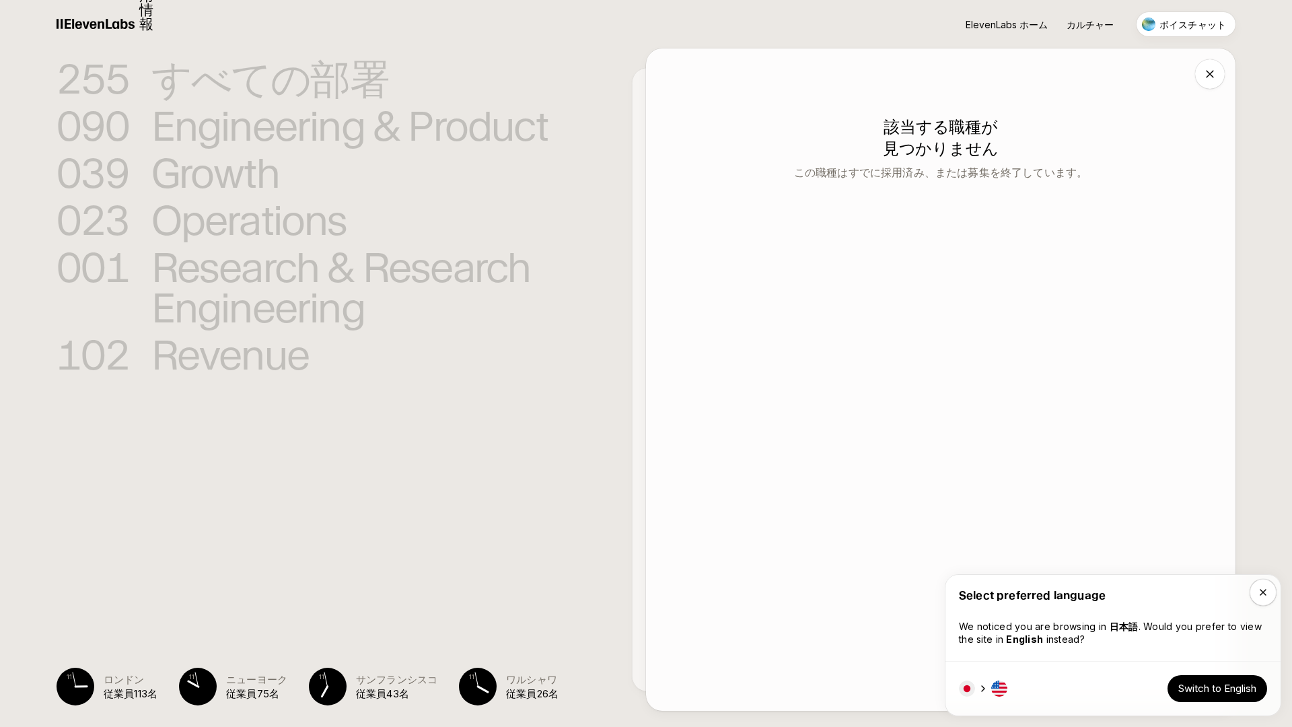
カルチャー (1090, 24)
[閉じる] (1210, 74)
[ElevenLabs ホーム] (96, 24)
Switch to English (1217, 688)
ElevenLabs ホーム (1007, 24)
